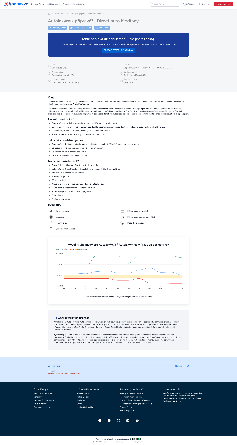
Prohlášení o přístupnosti (44, 400)
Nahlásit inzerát (182, 366)
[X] (109, 420)
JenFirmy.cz (10, 3)
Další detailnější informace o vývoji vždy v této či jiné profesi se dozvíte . (118, 296)
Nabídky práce (53, 4)
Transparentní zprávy (43, 407)
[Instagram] (118, 420)
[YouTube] (137, 420)
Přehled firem (83, 393)
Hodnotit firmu (223, 4)
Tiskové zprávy (40, 404)
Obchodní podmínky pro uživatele (135, 400)
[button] (58, 249)
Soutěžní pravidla (127, 410)
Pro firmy (81, 400)
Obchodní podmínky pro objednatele (136, 404)
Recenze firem (37, 4)
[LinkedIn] (127, 420)
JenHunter (168, 398)
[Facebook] (99, 420)
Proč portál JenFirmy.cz (44, 393)
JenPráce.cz (168, 396)
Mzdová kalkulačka (85, 407)
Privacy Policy (126, 407)
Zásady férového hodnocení (132, 393)
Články (66, 4)
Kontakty (37, 397)
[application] (118, 269)
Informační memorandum (131, 397)
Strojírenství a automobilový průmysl (64, 373)
